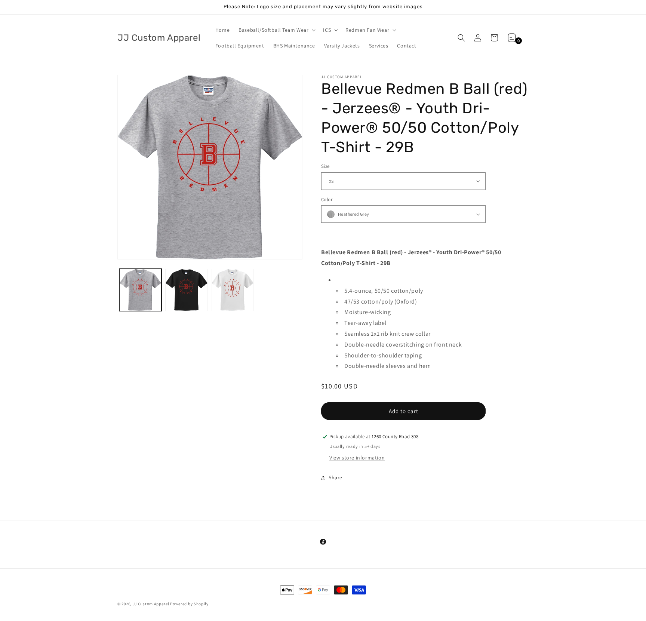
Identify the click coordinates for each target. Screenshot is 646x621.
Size (325, 166)
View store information (357, 457)
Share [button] (335, 477)
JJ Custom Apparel (151, 603)
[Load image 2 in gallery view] (186, 290)
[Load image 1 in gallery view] (140, 290)
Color (326, 199)
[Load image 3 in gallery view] (233, 290)
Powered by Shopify (189, 603)
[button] (276, 30)
